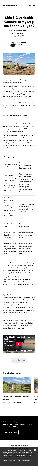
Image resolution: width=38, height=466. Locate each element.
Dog (19, 36)
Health (13, 31)
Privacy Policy (20, 460)
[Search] (30, 5)
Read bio (19, 46)
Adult (23, 36)
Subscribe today (10, 432)
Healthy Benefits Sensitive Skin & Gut (15, 320)
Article (25, 31)
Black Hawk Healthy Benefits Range (16, 398)
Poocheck (22, 168)
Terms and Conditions (9, 463)
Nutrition (19, 31)
